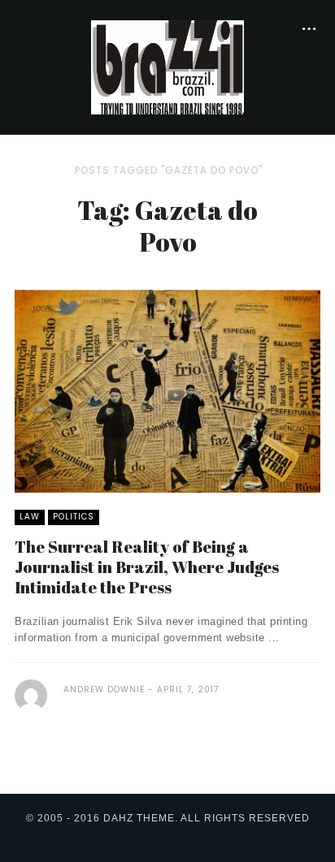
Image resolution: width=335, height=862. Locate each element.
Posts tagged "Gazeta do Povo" (169, 170)
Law (30, 517)
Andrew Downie (104, 689)
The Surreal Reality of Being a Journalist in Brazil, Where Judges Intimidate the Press (147, 567)
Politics (73, 517)
